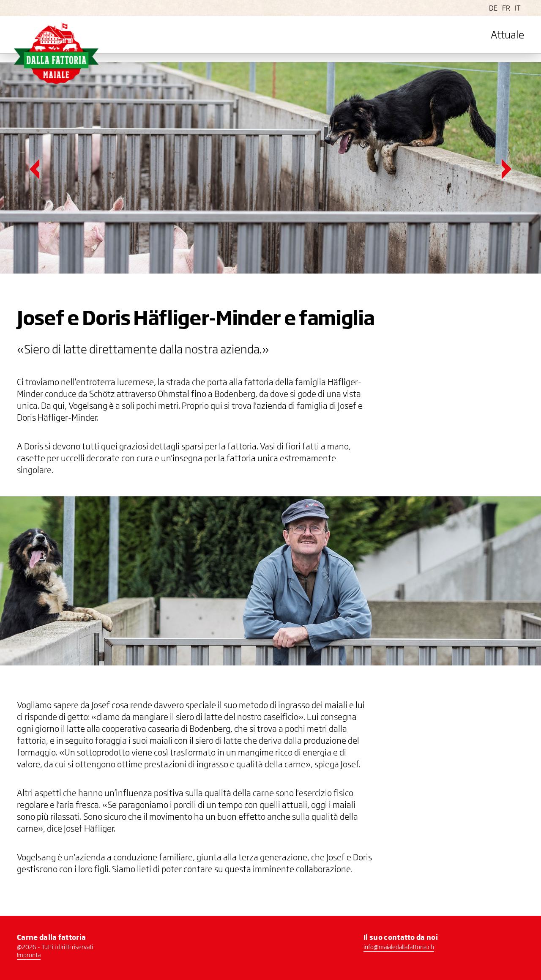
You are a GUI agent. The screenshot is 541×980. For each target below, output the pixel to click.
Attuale (507, 34)
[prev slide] (34, 169)
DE (493, 8)
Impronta (29, 955)
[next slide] (506, 169)
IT (518, 8)
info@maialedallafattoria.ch (398, 947)
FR (506, 8)
